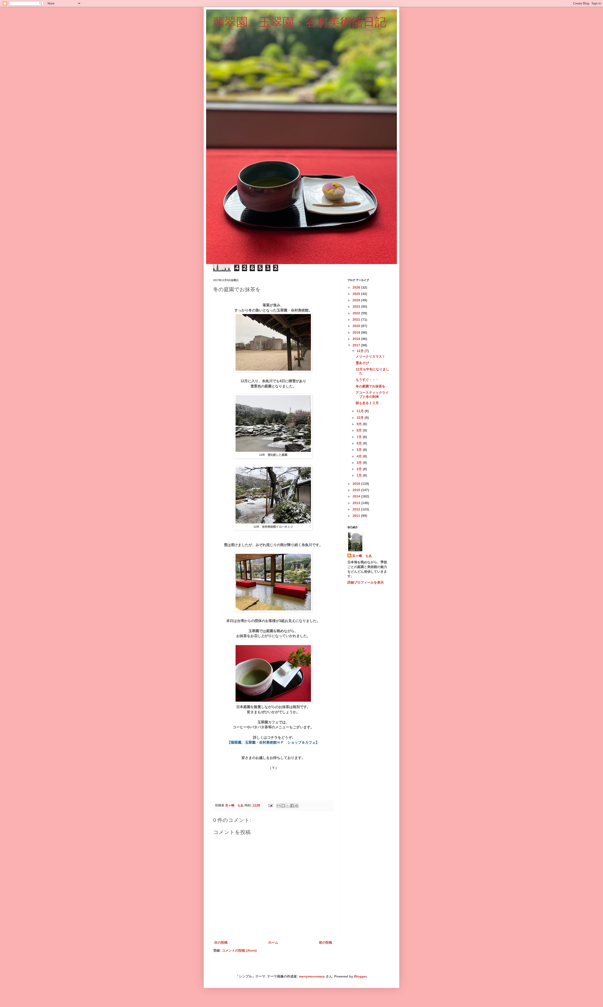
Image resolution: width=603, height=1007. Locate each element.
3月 (360, 462)
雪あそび (362, 363)
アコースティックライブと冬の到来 (372, 394)
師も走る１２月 (367, 403)
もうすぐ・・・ (367, 379)
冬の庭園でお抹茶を (370, 386)
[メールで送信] (278, 805)
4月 (360, 456)
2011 (357, 516)
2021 (357, 319)
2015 (357, 490)
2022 (357, 313)
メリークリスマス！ (370, 356)
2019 (357, 332)
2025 (357, 294)
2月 (360, 469)
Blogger (360, 976)
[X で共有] (287, 805)
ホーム (273, 942)
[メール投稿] (270, 805)
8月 (360, 430)
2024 (357, 300)
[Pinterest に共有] (296, 805)
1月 (360, 475)
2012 (357, 509)
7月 (360, 437)
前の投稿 (325, 942)
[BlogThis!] (283, 805)
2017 (357, 345)
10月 (361, 417)
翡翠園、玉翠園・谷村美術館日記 (299, 22)
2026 (357, 287)
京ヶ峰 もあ (362, 556)
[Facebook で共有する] (292, 805)
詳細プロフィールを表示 (365, 582)
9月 (360, 424)
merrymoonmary (312, 976)
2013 (357, 503)
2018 (357, 339)
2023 (357, 306)
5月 (360, 450)
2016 (357, 483)
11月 (361, 411)
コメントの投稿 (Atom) (239, 950)
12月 (361, 351)
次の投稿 (221, 942)
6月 (360, 443)
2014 (357, 496)
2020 (357, 326)
